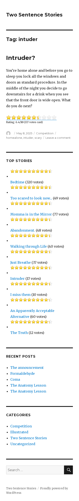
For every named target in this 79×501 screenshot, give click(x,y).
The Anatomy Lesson (28, 385)
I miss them (20, 294)
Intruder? (20, 57)
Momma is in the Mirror (31, 214)
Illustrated (19, 432)
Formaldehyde (22, 373)
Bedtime (17, 182)
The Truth (19, 333)
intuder (28, 137)
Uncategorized (22, 444)
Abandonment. (22, 230)
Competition (45, 133)
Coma (15, 379)
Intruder (17, 278)
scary (38, 137)
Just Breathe (20, 262)
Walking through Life (28, 246)
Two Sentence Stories (34, 15)
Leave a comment (58, 137)
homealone (14, 137)
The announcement (27, 367)
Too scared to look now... (31, 198)
